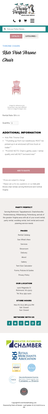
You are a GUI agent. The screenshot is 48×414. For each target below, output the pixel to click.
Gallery (24, 262)
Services (24, 244)
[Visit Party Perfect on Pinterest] (15, 323)
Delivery (24, 253)
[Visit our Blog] (32, 323)
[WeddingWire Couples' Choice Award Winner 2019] (16, 371)
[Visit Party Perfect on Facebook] (9, 323)
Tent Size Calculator (24, 266)
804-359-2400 (25, 293)
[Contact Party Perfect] (20, 21)
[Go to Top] (45, 411)
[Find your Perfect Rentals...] (4, 29)
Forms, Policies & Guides (24, 270)
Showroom (24, 249)
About (24, 257)
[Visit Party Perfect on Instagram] (21, 323)
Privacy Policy (24, 275)
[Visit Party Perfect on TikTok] (38, 323)
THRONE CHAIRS (11, 46)
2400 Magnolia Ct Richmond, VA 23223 (24, 289)
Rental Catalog (24, 235)
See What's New (24, 240)
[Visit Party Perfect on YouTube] (27, 323)
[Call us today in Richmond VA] (14, 21)
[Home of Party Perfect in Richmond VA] (24, 9)
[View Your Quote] (25, 21)
